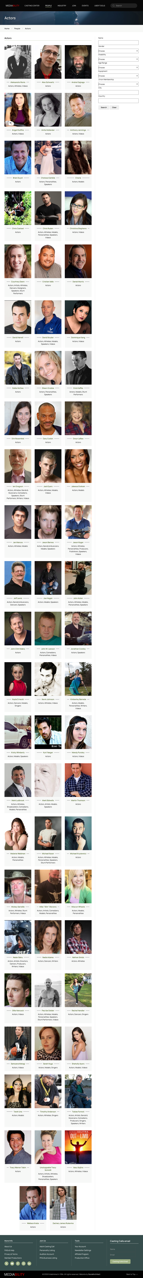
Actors (10, 17)
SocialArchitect (94, 1274)
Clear (114, 107)
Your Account (80, 1246)
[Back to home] (12, 6)
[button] (137, 1274)
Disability (102, 54)
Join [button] (74, 5)
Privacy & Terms (10, 1254)
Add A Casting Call (47, 1246)
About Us (8, 1246)
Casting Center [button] (32, 5)
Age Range (102, 63)
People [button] (48, 5)
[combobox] (123, 5)
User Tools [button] (99, 5)
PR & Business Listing (48, 1258)
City (100, 88)
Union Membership (106, 79)
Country (101, 96)
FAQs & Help (9, 1250)
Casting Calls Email (120, 1261)
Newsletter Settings (83, 1250)
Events (85, 5)
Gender (101, 46)
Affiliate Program (82, 1254)
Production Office (82, 1258)
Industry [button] (62, 5)
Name (100, 38)
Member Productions (13, 1258)
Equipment (102, 71)
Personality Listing (47, 1250)
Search (104, 107)
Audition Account (47, 1254)
